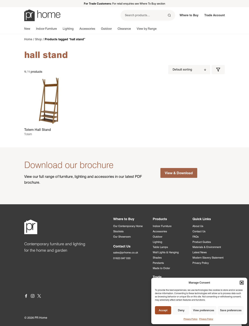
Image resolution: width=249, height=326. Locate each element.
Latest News (199, 252)
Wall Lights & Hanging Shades (166, 255)
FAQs (195, 236)
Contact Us (198, 231)
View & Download (179, 173)
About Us (197, 226)
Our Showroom (122, 236)
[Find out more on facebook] (26, 296)
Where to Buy (189, 15)
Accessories (87, 28)
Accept (163, 310)
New (27, 28)
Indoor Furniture (46, 28)
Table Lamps (160, 247)
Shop (38, 39)
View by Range (147, 28)
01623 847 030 (122, 258)
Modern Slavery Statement (207, 257)
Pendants (158, 262)
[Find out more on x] (39, 296)
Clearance (124, 28)
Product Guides (201, 241)
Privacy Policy (190, 319)
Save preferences (231, 310)
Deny (181, 310)
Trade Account (214, 15)
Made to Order (161, 268)
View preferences (203, 310)
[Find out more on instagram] (32, 296)
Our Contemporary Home (128, 226)
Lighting (68, 28)
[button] (242, 282)
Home (28, 39)
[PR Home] (42, 15)
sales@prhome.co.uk (125, 252)
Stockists (118, 231)
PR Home (41, 317)
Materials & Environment (206, 247)
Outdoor (106, 28)
